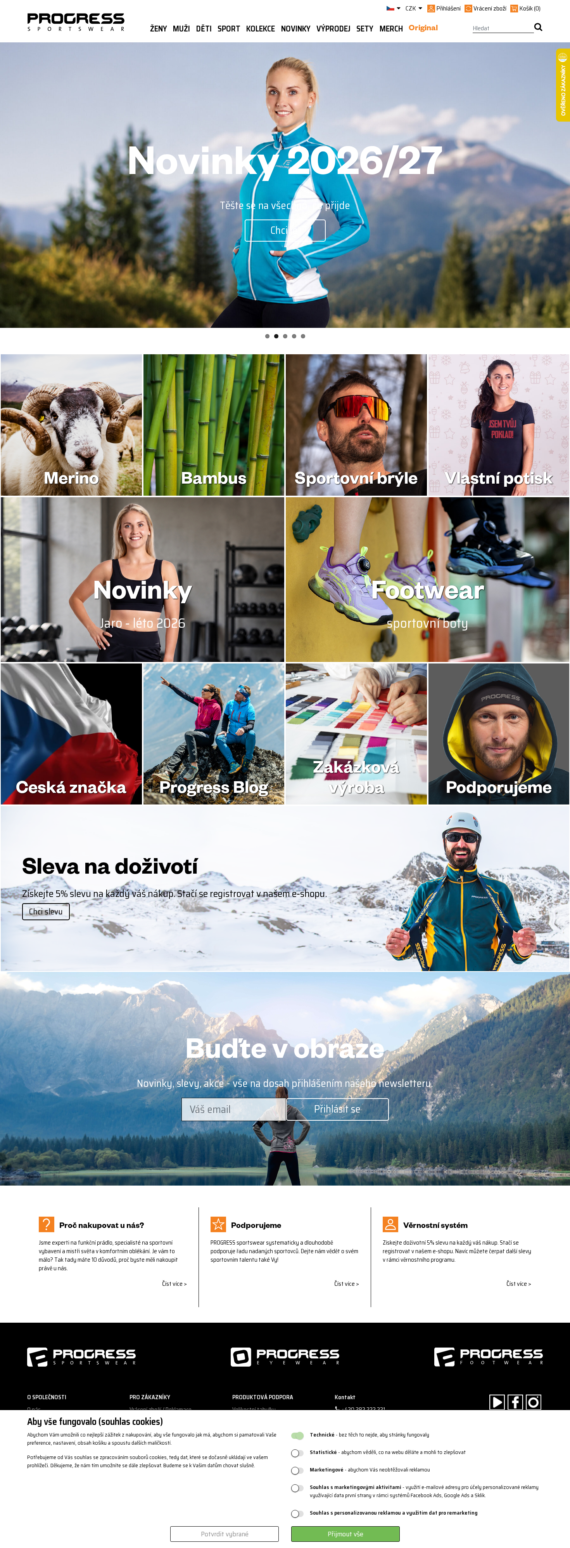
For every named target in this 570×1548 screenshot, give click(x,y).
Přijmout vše (345, 1534)
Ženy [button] (158, 29)
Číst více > (174, 1284)
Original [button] (423, 29)
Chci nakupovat (285, 230)
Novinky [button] (296, 29)
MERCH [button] (391, 29)
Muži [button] (181, 29)
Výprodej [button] (333, 29)
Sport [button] (229, 29)
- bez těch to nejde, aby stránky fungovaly (369, 1435)
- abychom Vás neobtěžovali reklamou (370, 1470)
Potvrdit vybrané (225, 1534)
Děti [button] (204, 29)
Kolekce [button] (260, 29)
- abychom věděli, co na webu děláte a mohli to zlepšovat (388, 1452)
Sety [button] (364, 29)
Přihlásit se (337, 1108)
